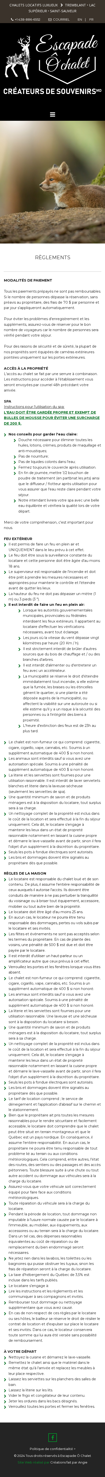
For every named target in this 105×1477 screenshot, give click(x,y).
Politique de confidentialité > (52, 1449)
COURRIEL (59, 19)
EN (80, 19)
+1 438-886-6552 (25, 19)
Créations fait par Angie (68, 1462)
